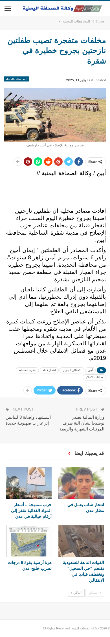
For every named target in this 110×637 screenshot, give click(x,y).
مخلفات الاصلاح (94, 377)
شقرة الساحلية (27, 370)
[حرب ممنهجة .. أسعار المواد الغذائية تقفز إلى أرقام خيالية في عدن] (29, 482)
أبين (90, 370)
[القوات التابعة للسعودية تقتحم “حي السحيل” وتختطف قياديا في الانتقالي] (81, 541)
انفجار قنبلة (49, 370)
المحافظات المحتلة (16, 79)
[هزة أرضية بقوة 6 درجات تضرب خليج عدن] (29, 541)
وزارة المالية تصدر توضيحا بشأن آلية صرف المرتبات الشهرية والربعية (82, 423)
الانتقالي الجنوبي (72, 370)
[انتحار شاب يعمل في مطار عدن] (81, 482)
